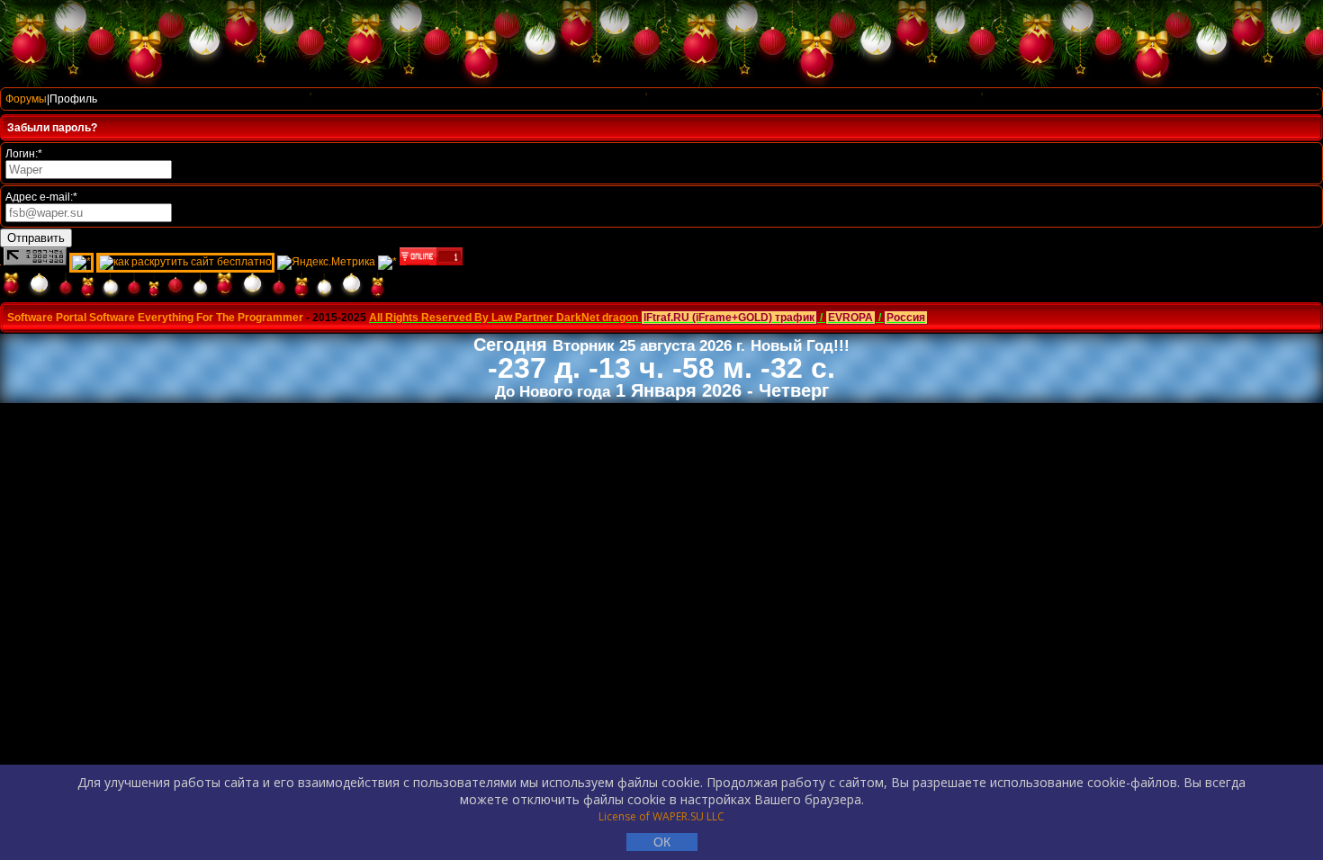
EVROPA (850, 317)
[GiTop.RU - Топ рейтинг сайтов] (431, 261)
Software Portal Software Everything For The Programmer (155, 317)
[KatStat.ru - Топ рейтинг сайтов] (387, 261)
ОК (661, 842)
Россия (905, 317)
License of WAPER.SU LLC (661, 816)
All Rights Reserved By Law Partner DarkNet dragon (503, 317)
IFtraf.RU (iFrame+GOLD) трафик (729, 317)
